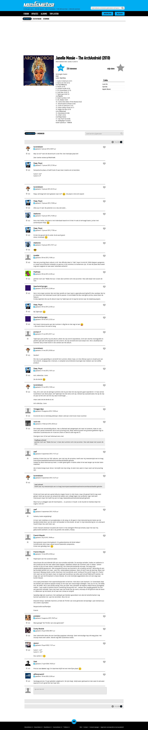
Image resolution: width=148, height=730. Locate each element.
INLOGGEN (120, 14)
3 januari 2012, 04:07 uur (48, 149)
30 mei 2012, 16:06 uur (48, 257)
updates (34, 13)
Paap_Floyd (38, 163)
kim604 (36, 255)
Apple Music (106, 89)
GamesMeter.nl (57, 727)
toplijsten (54, 13)
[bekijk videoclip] (68, 92)
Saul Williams (62, 85)
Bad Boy (63, 78)
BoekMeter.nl (47, 727)
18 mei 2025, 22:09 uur (48, 676)
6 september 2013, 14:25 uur (49, 511)
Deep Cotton (62, 117)
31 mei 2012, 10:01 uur (48, 370)
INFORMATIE (27, 19)
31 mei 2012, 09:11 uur (48, 334)
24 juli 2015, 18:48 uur (47, 537)
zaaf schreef (39, 484)
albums (44, 13)
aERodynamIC (39, 674)
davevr (36, 643)
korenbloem (38, 147)
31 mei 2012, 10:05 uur (48, 387)
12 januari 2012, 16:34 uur (49, 216)
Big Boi (60, 96)
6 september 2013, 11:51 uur (49, 454)
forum (26, 13)
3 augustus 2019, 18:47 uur (49, 618)
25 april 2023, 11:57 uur (48, 645)
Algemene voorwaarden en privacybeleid (112, 727)
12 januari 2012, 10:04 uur (49, 203)
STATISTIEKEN (37, 19)
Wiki (81, 727)
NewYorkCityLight (40, 286)
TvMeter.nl (66, 727)
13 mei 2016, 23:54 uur (48, 554)
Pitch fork (51, 157)
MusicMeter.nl (38, 727)
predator (37, 616)
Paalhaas (37, 272)
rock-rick (37, 422)
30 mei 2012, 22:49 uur (48, 288)
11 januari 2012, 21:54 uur (49, 165)
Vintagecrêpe (39, 409)
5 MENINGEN (40, 133)
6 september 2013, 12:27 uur (49, 478)
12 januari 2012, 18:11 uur (49, 245)
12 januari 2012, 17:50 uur (49, 230)
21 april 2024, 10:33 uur (48, 664)
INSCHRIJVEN (107, 14)
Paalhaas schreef (40, 440)
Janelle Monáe (65, 58)
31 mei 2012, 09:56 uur (48, 350)
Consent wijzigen (94, 727)
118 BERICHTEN (30, 133)
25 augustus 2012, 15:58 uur (49, 411)
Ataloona (37, 214)
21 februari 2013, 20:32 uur (49, 424)
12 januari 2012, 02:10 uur (49, 189)
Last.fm (105, 84)
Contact (86, 727)
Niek (35, 661)
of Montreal (62, 111)
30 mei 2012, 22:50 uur (48, 307)
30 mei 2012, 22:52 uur (48, 319)
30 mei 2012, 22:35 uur (48, 274)
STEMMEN (46, 19)
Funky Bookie (39, 629)
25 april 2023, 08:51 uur (48, 631)
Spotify (104, 87)
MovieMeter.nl (28, 727)
